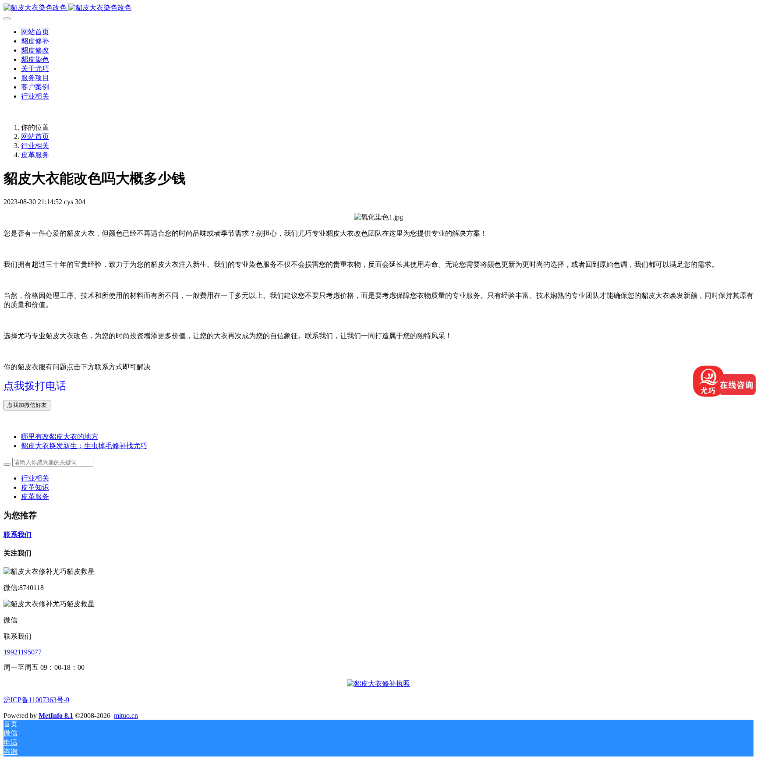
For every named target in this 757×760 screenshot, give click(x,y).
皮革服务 (35, 155)
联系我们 (18, 534)
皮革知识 (35, 487)
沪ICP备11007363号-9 (36, 699)
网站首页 (35, 31)
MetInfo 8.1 (56, 715)
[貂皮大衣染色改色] (378, 8)
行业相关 (35, 145)
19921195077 (23, 652)
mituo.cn (126, 715)
